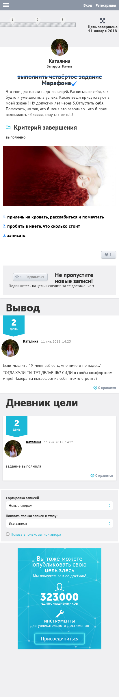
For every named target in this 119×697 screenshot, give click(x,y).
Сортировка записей (22, 498)
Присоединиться (60, 638)
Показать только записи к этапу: (31, 516)
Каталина (30, 341)
